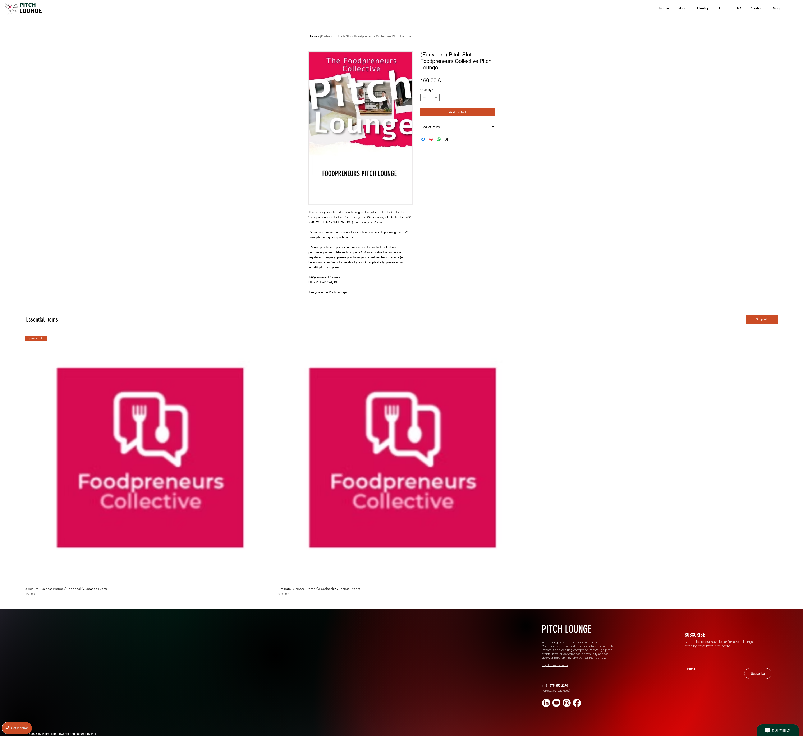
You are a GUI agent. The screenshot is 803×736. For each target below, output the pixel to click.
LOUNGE (30, 11)
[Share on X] (446, 139)
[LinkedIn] (546, 703)
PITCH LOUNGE (567, 629)
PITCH (27, 5)
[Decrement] (423, 97)
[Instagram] (567, 703)
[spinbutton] (430, 97)
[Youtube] (556, 703)
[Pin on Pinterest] (430, 139)
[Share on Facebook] (423, 139)
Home (312, 36)
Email (691, 668)
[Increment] (436, 97)
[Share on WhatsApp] (438, 139)
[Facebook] (577, 703)
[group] (401, 466)
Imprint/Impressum (555, 665)
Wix (93, 733)
